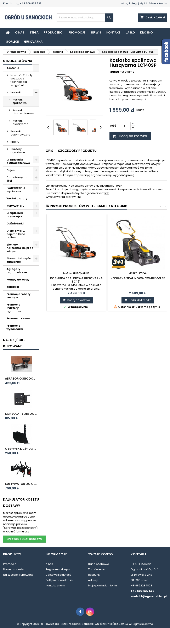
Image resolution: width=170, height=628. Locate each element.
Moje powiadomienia (102, 585)
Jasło (130, 32)
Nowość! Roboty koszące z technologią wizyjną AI (22, 80)
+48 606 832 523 (30, 3)
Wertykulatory (16, 198)
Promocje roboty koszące (18, 295)
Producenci (53, 32)
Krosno (146, 32)
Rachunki (94, 575)
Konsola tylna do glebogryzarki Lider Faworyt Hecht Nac (21, 413)
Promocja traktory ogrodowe (13, 308)
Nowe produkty (13, 569)
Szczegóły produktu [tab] (77, 150)
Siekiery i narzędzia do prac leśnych (19, 248)
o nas (19, 32)
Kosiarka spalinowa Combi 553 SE (138, 278)
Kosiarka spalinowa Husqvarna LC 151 (76, 280)
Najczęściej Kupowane (14, 343)
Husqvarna (33, 42)
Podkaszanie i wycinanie (16, 189)
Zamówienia (96, 569)
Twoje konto (100, 554)
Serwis (95, 32)
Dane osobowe (98, 564)
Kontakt (8, 3)
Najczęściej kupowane (18, 575)
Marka (114, 72)
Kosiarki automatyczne (20, 133)
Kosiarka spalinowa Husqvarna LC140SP (95, 186)
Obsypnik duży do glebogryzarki (21, 448)
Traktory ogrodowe (18, 150)
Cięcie (10, 170)
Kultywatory (15, 206)
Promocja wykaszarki (14, 327)
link (106, 193)
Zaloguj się (136, 3)
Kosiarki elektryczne (20, 122)
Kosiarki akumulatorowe (23, 111)
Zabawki (12, 287)
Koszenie (12, 68)
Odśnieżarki (15, 223)
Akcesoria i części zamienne (19, 260)
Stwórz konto (157, 3)
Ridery (15, 142)
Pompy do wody (17, 280)
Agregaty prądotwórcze (16, 270)
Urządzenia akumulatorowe (18, 161)
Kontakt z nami (55, 585)
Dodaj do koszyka (130, 136)
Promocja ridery (18, 318)
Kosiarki (16, 92)
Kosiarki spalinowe (20, 101)
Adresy (93, 580)
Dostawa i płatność (58, 575)
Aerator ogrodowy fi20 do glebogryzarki (21, 378)
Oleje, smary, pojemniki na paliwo (15, 234)
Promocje (76, 32)
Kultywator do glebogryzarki (21, 483)
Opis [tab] (49, 150)
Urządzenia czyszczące (14, 214)
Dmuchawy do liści (16, 179)
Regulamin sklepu (58, 569)
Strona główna (17, 61)
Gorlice (12, 42)
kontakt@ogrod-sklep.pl (149, 596)
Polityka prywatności (59, 580)
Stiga (34, 32)
